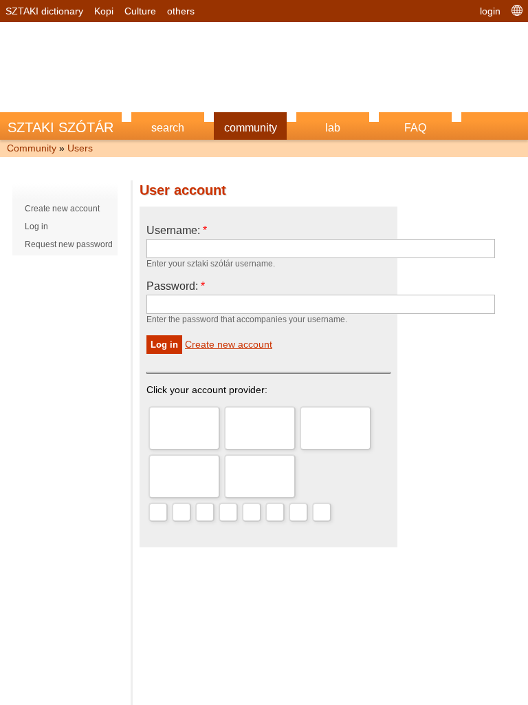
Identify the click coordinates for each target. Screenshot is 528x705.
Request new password (69, 244)
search (167, 128)
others (181, 11)
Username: (176, 230)
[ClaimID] (275, 512)
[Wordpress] (204, 512)
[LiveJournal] (181, 512)
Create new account (62, 208)
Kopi (103, 11)
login (490, 11)
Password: (175, 286)
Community (31, 148)
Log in (36, 226)
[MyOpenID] (184, 476)
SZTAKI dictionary (44, 11)
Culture (140, 11)
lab (332, 128)
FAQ (415, 128)
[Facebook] (260, 476)
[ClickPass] (298, 512)
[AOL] (335, 428)
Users (80, 148)
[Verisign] (251, 512)
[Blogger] (228, 512)
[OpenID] (158, 512)
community (250, 128)
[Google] (184, 428)
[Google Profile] (321, 512)
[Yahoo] (260, 428)
